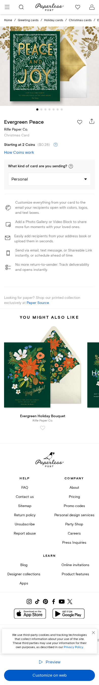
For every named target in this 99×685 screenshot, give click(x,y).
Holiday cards (53, 20)
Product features (75, 574)
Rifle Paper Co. (16, 129)
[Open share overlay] (92, 121)
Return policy (25, 515)
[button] (70, 166)
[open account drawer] (92, 7)
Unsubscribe (25, 524)
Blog (23, 565)
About (74, 487)
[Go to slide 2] (41, 109)
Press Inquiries (74, 542)
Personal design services (74, 515)
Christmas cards (80, 20)
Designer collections (23, 574)
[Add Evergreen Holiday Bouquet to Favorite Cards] (43, 428)
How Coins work (19, 152)
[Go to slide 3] (45, 109)
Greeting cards (28, 20)
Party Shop (74, 524)
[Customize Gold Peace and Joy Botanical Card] (49, 66)
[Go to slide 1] (37, 109)
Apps (24, 583)
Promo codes (74, 506)
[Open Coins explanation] (55, 144)
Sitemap (24, 506)
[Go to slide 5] (54, 109)
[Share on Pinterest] (45, 601)
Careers (74, 533)
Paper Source (38, 303)
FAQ (24, 487)
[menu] (7, 7)
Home (8, 20)
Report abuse (25, 533)
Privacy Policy (73, 647)
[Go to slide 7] (62, 109)
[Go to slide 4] (49, 109)
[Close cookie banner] (93, 633)
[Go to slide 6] (58, 109)
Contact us (25, 497)
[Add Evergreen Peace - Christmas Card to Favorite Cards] (80, 122)
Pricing (74, 497)
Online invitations (75, 565)
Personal (19, 179)
